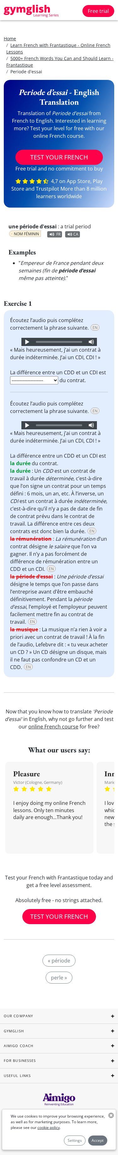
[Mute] (91, 342)
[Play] (27, 342)
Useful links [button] (17, 1075)
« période (59, 960)
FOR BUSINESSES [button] (20, 1060)
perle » (59, 977)
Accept (98, 1140)
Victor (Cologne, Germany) (37, 782)
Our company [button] (18, 1015)
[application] (59, 342)
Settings (75, 1140)
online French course (53, 726)
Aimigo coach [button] (18, 1045)
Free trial (98, 11)
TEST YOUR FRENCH (59, 157)
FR (58, 234)
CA (75, 234)
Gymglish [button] (14, 1031)
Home (10, 39)
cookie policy (48, 1127)
